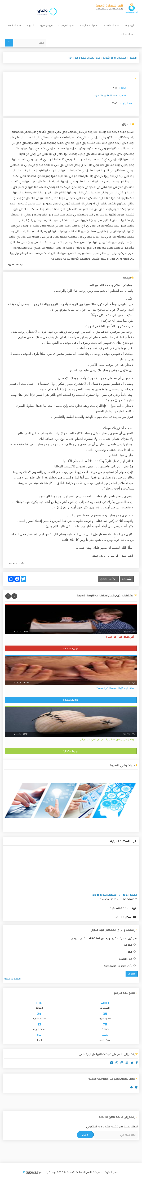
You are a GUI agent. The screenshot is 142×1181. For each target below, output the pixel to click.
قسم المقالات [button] (113, 25)
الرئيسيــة (129, 25)
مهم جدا (128, 945)
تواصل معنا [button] (128, 34)
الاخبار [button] (31, 25)
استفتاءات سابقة (12, 978)
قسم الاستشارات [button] (90, 25)
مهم (129, 952)
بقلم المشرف (14, 25)
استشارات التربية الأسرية (114, 57)
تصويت (131, 973)
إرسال (85, 1134)
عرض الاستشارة (70, 648)
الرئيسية (133, 57)
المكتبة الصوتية (120, 908)
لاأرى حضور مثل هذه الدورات (118, 966)
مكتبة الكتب (123, 917)
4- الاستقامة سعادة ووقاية (106, 895)
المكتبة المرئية (120, 841)
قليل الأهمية (125, 959)
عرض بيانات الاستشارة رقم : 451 (84, 57)
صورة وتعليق (46, 25)
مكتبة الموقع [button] (67, 25)
